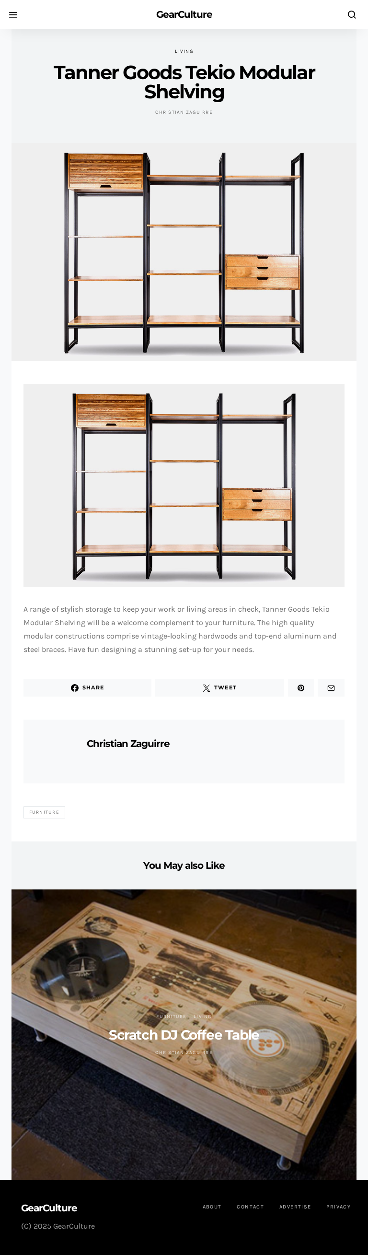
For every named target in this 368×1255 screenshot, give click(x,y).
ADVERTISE (295, 1207)
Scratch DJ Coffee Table (184, 1035)
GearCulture (184, 14)
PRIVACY (338, 1207)
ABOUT (212, 1207)
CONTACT (250, 1207)
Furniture (44, 812)
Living (184, 51)
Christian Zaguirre (184, 112)
